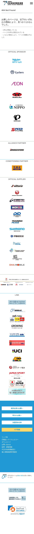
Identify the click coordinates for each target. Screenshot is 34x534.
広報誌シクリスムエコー (10, 439)
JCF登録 (17, 429)
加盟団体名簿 (17, 422)
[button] (17, 510)
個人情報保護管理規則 (9, 452)
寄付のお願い (17, 415)
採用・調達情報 (7, 447)
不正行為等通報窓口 (8, 449)
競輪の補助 (20, 475)
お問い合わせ (6, 444)
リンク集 (5, 437)
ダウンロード (6, 442)
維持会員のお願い (17, 408)
